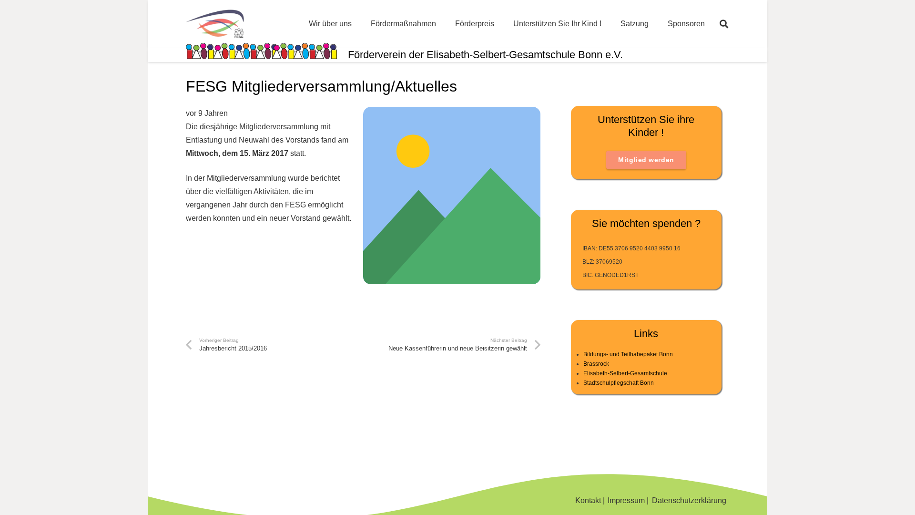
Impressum (626, 500)
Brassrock (596, 363)
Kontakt (588, 500)
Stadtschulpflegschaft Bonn (618, 383)
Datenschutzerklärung (689, 500)
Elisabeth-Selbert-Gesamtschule (625, 373)
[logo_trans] (215, 24)
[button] (723, 24)
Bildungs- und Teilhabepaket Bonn (628, 354)
